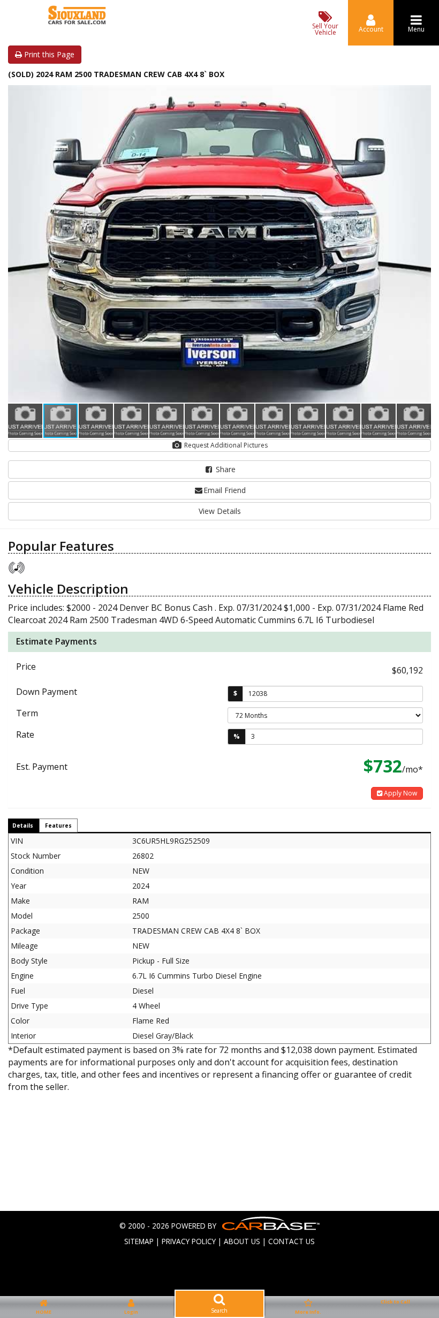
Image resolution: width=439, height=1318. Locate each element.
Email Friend (224, 490)
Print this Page (48, 54)
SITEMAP (139, 1241)
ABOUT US (242, 1241)
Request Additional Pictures (225, 445)
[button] (421, 94)
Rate (25, 734)
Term (27, 713)
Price (26, 666)
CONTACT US (291, 1241)
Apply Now (399, 793)
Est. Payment (41, 766)
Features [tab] (58, 825)
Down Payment (46, 692)
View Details (220, 511)
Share (225, 469)
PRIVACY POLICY (189, 1241)
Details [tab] (22, 825)
